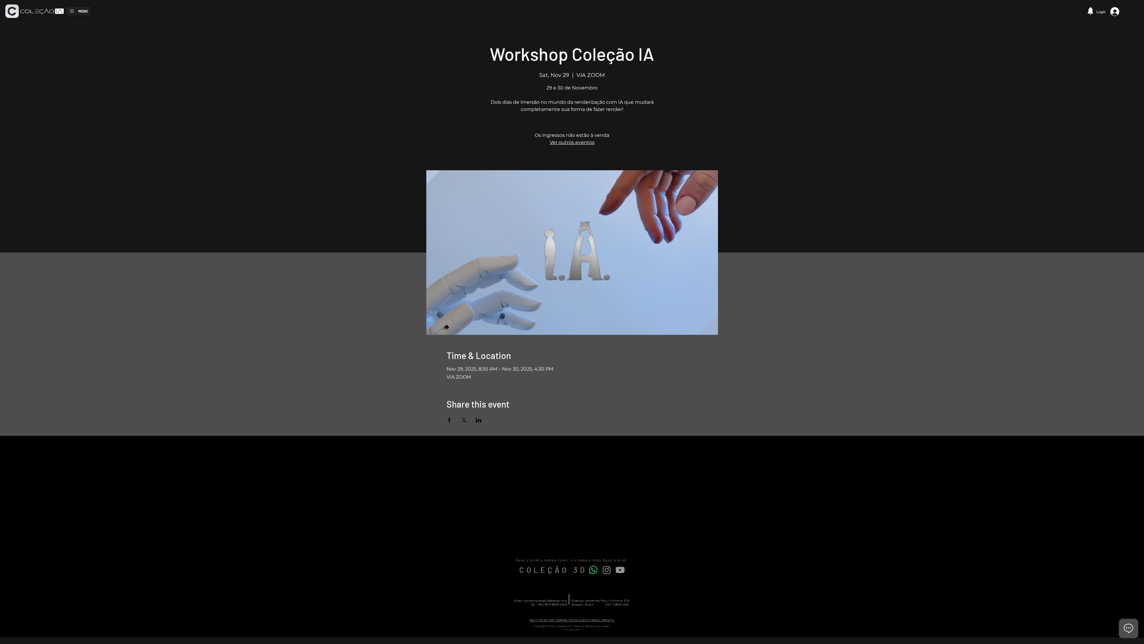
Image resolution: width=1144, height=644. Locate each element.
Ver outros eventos (572, 142)
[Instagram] (606, 570)
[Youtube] (620, 570)
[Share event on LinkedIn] (478, 420)
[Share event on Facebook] (449, 420)
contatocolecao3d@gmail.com (545, 600)
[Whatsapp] (593, 570)
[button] (1092, 10)
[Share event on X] (464, 420)
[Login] (1117, 11)
